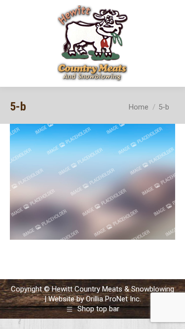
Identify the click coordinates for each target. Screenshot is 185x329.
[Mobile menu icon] (169, 43)
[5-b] (92, 182)
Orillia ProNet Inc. (113, 298)
